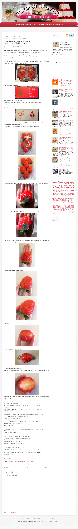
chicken (67, 190)
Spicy (64, 189)
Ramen (64, 198)
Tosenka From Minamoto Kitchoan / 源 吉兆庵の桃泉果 (66, 121)
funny (11, 461)
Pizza (53, 200)
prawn (57, 199)
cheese (62, 187)
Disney (54, 196)
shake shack (63, 212)
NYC (73, 211)
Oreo (62, 201)
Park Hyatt (54, 207)
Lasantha (39, 521)
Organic (68, 206)
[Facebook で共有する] (9, 458)
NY (73, 186)
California (68, 198)
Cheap (70, 196)
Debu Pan (61, 209)
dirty (60, 205)
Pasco (68, 208)
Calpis (57, 209)
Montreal (55, 190)
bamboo (54, 209)
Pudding (57, 200)
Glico (53, 203)
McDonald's (65, 196)
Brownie (60, 204)
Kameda (62, 211)
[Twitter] (70, 35)
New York (54, 212)
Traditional (62, 182)
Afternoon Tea (55, 198)
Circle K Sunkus (70, 205)
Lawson (72, 201)
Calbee (57, 203)
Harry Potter (54, 211)
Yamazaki (61, 191)
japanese (15, 461)
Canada (72, 189)
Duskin (59, 208)
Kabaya (58, 211)
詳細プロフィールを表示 (58, 54)
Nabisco (66, 201)
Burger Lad (54, 72)
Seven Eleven (55, 201)
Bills (62, 210)
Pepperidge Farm (67, 203)
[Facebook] (72, 35)
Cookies (68, 189)
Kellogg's (65, 206)
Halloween (67, 200)
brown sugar (71, 199)
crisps (72, 182)
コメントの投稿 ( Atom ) (11, 512)
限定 (54, 213)
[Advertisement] (59, 229)
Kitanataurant (66, 211)
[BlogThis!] (6, 458)
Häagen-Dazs (68, 207)
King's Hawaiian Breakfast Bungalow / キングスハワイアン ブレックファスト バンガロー (66, 80)
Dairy (54, 184)
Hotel (67, 197)
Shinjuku (26, 461)
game (56, 204)
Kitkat (53, 204)
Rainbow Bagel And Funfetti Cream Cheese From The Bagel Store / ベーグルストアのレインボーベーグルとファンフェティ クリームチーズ (66, 159)
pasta (62, 193)
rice (57, 194)
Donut (66, 191)
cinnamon (59, 196)
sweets (32, 461)
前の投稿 (47, 467)
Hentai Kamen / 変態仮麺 (64, 169)
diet (60, 197)
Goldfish (58, 207)
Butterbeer (65, 210)
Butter (57, 189)
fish (65, 194)
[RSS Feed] (67, 35)
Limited (19, 461)
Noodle (72, 193)
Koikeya (70, 211)
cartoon (54, 193)
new (60, 212)
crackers (57, 212)
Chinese (72, 198)
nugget (57, 205)
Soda (60, 201)
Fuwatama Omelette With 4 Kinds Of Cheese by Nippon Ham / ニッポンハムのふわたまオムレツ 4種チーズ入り (66, 149)
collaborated (55, 197)
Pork (58, 193)
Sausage (61, 203)
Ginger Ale (64, 208)
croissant (72, 200)
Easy (73, 196)
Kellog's (66, 209)
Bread (72, 187)
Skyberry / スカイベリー (13, 36)
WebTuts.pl (24, 521)
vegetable (64, 184)
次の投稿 (6, 467)
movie (62, 200)
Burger (54, 191)
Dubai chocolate (71, 210)
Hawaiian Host (71, 209)
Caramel (61, 194)
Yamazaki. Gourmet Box (57, 206)
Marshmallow (65, 199)
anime (54, 194)
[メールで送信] (4, 458)
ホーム (26, 467)
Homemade (71, 191)
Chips (63, 197)
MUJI (57, 208)
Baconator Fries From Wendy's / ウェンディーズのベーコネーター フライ (66, 138)
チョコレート (67, 212)
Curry (60, 199)
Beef (59, 190)
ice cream (71, 190)
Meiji (69, 201)
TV (60, 200)
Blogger (65, 238)
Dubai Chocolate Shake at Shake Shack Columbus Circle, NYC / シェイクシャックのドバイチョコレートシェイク (66, 91)
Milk (59, 184)
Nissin (63, 204)
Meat (61, 189)
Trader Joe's (62, 207)
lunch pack (67, 193)
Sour (29, 461)
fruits (9, 461)
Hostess (72, 206)
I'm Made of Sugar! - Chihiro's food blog (38, 519)
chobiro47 (64, 42)
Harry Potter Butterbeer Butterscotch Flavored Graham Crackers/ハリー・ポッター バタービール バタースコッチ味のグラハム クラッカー (66, 102)
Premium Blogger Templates (47, 521)
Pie (70, 197)
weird (59, 186)
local (22, 461)
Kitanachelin (55, 210)
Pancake (61, 198)
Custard (72, 194)
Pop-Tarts (72, 208)
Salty (54, 186)
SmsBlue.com (56, 521)
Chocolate (67, 187)
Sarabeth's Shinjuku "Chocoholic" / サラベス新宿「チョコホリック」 (66, 112)
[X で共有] (8, 458)
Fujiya (72, 203)
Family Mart (68, 204)
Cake (53, 189)
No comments (23, 38)
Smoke (68, 194)
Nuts (57, 191)
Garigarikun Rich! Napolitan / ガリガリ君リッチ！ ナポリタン (66, 129)
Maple (72, 197)
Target (54, 199)
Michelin (59, 210)
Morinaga (64, 205)
